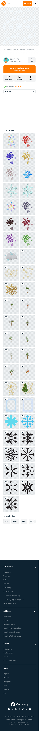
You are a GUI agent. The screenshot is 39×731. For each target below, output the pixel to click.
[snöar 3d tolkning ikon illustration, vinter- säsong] (11, 370)
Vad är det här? (19, 86)
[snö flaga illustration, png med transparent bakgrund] (11, 700)
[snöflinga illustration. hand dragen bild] (11, 238)
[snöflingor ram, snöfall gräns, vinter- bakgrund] (11, 667)
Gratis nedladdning (19, 69)
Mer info (8, 90)
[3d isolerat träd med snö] (11, 453)
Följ (31, 61)
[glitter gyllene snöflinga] (11, 436)
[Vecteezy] (3, 3)
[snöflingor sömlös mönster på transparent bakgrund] (11, 387)
